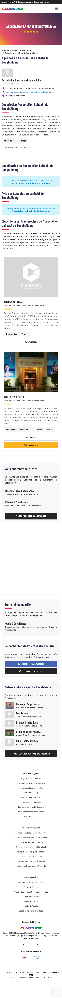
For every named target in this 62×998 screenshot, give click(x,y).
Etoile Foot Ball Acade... (28, 731)
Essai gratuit (32, 445)
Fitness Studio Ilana (27, 722)
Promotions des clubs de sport (31, 807)
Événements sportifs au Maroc (31, 812)
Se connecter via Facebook (32, 664)
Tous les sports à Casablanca (31, 516)
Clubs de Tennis (31, 906)
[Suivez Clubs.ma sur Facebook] (24, 944)
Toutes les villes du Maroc (31, 797)
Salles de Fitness (31, 887)
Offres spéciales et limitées (31, 788)
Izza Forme (22, 713)
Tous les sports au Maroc (31, 802)
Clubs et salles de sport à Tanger (31, 852)
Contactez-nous (31, 816)
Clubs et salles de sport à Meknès (31, 861)
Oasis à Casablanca (15, 623)
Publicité (23, 978)
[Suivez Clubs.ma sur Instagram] (31, 944)
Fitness (23, 140)
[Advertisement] (31, 560)
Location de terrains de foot (31, 911)
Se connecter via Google (32, 671)
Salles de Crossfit (31, 901)
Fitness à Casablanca (16, 502)
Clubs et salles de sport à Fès (31, 856)
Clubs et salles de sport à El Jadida (31, 866)
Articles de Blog (31, 793)
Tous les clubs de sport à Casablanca (31, 753)
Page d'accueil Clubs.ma (31, 778)
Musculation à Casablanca (19, 491)
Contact (32, 437)
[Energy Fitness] (31, 277)
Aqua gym (10, 429)
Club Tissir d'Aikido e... (28, 741)
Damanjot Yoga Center (28, 704)
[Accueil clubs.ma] (12, 8)
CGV (50, 978)
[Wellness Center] (31, 373)
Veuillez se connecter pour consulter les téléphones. (30, 92)
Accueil (13, 978)
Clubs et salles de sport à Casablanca (31, 838)
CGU (44, 978)
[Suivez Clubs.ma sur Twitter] (38, 944)
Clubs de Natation (31, 897)
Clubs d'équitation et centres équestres (31, 892)
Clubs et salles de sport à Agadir (31, 833)
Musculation (9, 140)
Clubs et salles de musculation (31, 882)
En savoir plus (31, 342)
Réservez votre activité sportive (31, 783)
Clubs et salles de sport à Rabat (31, 842)
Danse (49, 429)
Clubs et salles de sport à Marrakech (31, 847)
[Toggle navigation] (56, 8)
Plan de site (34, 978)
